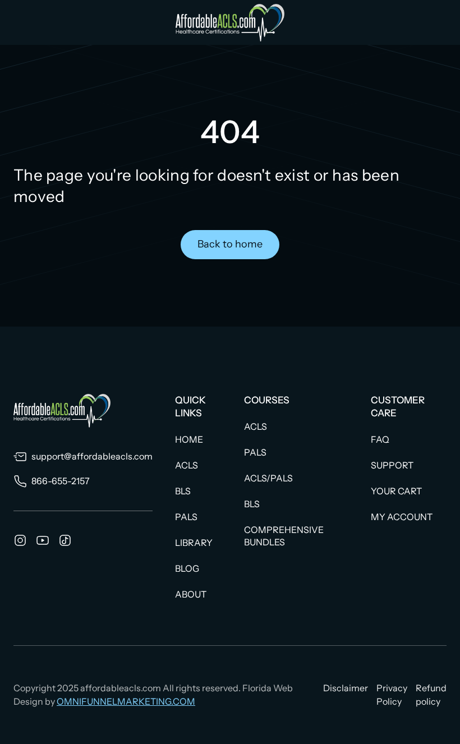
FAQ (380, 439)
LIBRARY (194, 542)
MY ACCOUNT (402, 516)
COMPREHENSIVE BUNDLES (284, 536)
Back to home (230, 244)
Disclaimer (345, 688)
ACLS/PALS (268, 478)
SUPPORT (392, 465)
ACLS (186, 465)
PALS (186, 516)
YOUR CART (396, 491)
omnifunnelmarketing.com (126, 701)
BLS (183, 491)
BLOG (187, 568)
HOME (189, 439)
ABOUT (190, 594)
